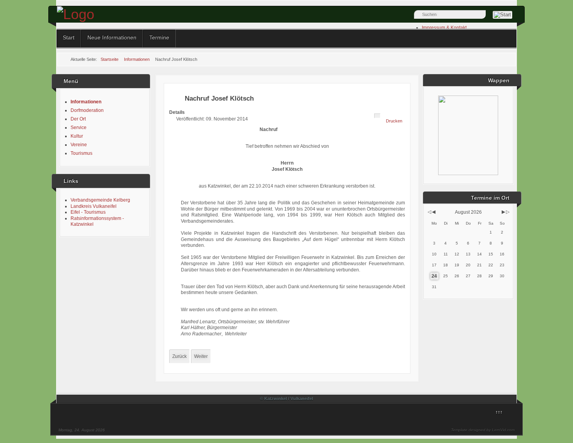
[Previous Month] (433, 211)
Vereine (79, 144)
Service (79, 127)
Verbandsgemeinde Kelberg (100, 200)
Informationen (86, 102)
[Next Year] (507, 211)
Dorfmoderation (87, 110)
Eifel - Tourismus (88, 212)
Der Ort (78, 119)
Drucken (394, 121)
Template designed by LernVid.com (483, 430)
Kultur (77, 136)
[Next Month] (503, 211)
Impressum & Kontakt (444, 27)
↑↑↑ (498, 412)
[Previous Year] (429, 211)
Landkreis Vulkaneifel (94, 206)
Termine (159, 37)
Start (68, 37)
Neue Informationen (111, 37)
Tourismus (81, 153)
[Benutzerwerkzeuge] (377, 115)
